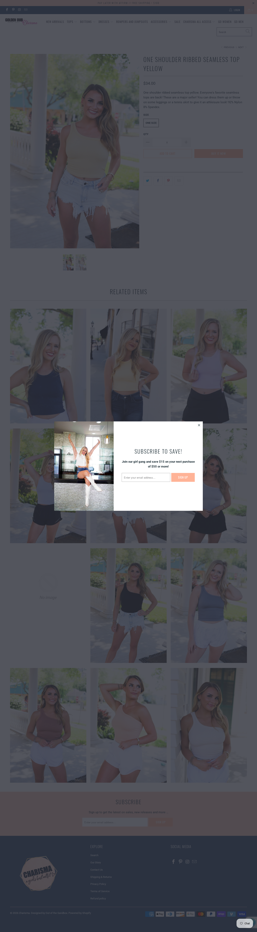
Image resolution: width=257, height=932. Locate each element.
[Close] (199, 425)
